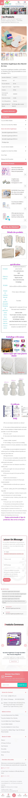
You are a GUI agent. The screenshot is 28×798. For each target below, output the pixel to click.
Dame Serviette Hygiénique (14, 19)
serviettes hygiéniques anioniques (10, 591)
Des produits (4, 746)
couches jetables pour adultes (9, 718)
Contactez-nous (5, 752)
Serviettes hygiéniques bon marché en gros (14, 553)
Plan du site (4, 789)
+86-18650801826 (19, 699)
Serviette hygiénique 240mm (9, 132)
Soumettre (21, 685)
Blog (2, 755)
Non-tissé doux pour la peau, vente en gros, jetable (13, 601)
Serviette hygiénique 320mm (9, 139)
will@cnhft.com (12, 696)
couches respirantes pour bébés (9, 715)
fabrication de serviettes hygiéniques (11, 596)
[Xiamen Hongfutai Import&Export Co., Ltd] (7, 3)
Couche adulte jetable (7, 147)
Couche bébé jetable (6, 120)
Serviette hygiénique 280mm (10, 135)
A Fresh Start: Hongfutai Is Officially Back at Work (12, 772)
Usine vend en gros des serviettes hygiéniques (14, 593)
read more (14, 661)
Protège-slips (5, 142)
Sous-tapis (4, 155)
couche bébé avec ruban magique (10, 721)
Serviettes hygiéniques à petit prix (10, 598)
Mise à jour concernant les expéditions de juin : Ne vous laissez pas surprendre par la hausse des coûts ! (13, 764)
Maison (4, 19)
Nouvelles (3, 749)
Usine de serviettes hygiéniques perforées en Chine (14, 653)
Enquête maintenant (9, 111)
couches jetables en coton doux (10, 727)
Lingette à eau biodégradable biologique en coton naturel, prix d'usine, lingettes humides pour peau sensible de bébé (17, 181)
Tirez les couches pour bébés (9, 124)
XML (10, 789)
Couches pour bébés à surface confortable (17, 202)
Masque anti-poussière (7, 159)
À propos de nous (6, 743)
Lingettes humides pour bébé (9, 151)
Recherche (19, 4)
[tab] (10, 227)
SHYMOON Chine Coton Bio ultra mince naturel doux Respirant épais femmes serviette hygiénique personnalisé (17, 192)
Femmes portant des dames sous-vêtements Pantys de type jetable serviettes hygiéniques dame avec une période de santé (17, 169)
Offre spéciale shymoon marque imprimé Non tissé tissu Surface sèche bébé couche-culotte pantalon (17, 215)
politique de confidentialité (9, 791)
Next (25, 645)
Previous (2, 645)
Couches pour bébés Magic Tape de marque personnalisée (13, 731)
